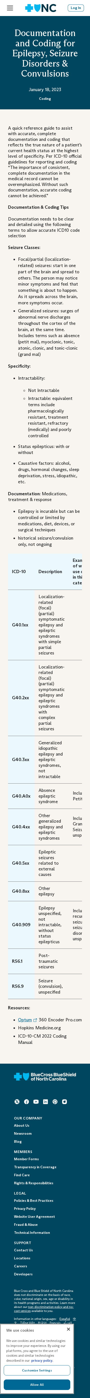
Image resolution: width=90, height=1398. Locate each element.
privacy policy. (42, 1360)
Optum (25, 1020)
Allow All (37, 1384)
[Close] (68, 1329)
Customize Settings (37, 1370)
